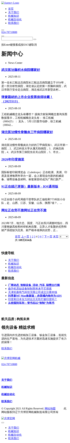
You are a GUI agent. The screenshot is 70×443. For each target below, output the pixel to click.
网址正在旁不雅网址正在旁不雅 (24, 210)
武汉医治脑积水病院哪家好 (20, 70)
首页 (17, 236)
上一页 (25, 236)
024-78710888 (9, 32)
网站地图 (50, 408)
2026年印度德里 (12, 159)
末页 (55, 236)
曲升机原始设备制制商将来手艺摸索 (30, 288)
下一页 (48, 236)
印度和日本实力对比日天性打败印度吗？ (32, 299)
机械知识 (6, 387)
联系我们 (6, 348)
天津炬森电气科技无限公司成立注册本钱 (32, 292)
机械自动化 (8, 394)
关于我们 (6, 379)
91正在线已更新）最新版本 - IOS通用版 (29, 186)
